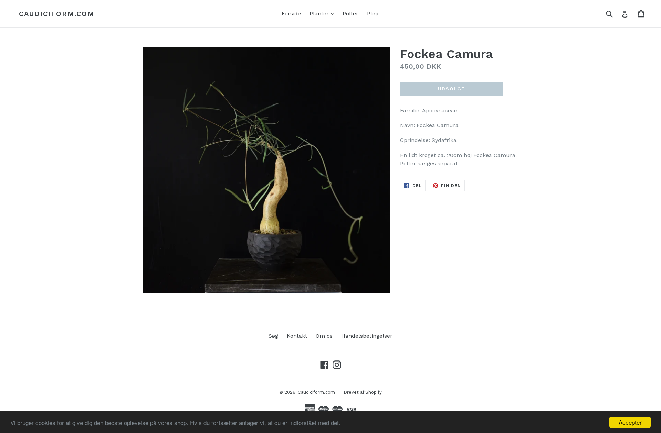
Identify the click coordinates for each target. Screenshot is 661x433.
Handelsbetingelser (366, 336)
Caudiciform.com (56, 14)
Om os (324, 336)
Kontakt (297, 336)
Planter (323, 13)
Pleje (373, 13)
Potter (350, 13)
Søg (273, 336)
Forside (291, 13)
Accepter (630, 422)
